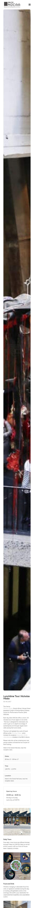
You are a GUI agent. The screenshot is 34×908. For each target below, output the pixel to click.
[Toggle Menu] (29, 4)
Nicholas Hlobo (16, 733)
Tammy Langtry (8, 708)
